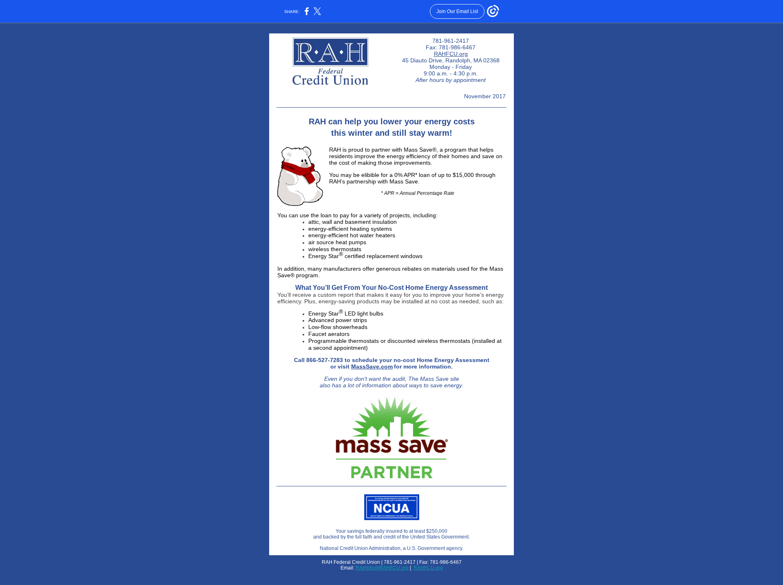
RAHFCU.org (451, 54)
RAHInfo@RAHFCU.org (382, 568)
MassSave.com (372, 366)
